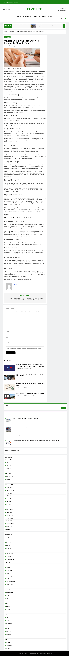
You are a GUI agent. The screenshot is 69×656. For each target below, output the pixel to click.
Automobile (9, 542)
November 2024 (9, 518)
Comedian (8, 556)
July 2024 (8, 529)
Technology (7, 37)
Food (7, 573)
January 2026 (9, 479)
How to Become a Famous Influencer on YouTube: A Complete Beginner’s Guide (49, 2)
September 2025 (10, 490)
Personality (8, 606)
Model (7, 595)
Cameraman (9, 548)
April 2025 (8, 504)
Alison (7, 46)
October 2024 (9, 521)
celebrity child (9, 553)
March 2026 (9, 473)
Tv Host (8, 642)
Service (8, 617)
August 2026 (9, 459)
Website (8, 343)
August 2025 (9, 493)
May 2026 (8, 468)
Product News (9, 612)
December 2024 (9, 515)
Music (7, 598)
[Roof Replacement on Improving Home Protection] (24, 26)
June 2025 (8, 498)
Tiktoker (8, 637)
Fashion (50, 16)
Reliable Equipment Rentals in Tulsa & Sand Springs (30, 393)
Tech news (8, 631)
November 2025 (9, 484)
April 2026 (8, 471)
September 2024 (10, 523)
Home (18, 16)
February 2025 (9, 509)
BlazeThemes (49, 653)
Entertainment (27, 16)
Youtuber (8, 648)
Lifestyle (8, 590)
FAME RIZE (34, 9)
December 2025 (9, 482)
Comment (8, 315)
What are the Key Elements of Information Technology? (18, 217)
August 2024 (9, 526)
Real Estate (8, 615)
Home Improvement (10, 581)
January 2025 (9, 512)
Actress (8, 540)
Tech (35, 16)
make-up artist (9, 592)
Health (7, 578)
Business (8, 545)
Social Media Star (10, 626)
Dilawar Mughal (20, 368)
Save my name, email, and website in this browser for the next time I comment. (25, 348)
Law (7, 587)
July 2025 (8, 496)
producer (8, 609)
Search (7, 405)
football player (9, 576)
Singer (7, 620)
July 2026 (8, 462)
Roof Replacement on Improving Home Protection (40, 25)
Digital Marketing (10, 559)
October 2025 (9, 487)
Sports (7, 628)
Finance (8, 567)
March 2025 (9, 507)
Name (7, 331)
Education (8, 562)
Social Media (9, 623)
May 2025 (8, 501)
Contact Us (34, 20)
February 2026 (9, 476)
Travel (7, 639)
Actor (7, 537)
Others (7, 603)
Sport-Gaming (42, 16)
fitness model (9, 570)
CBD (7, 551)
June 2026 (8, 465)
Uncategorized (9, 645)
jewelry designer (10, 584)
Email (7, 337)
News (7, 601)
